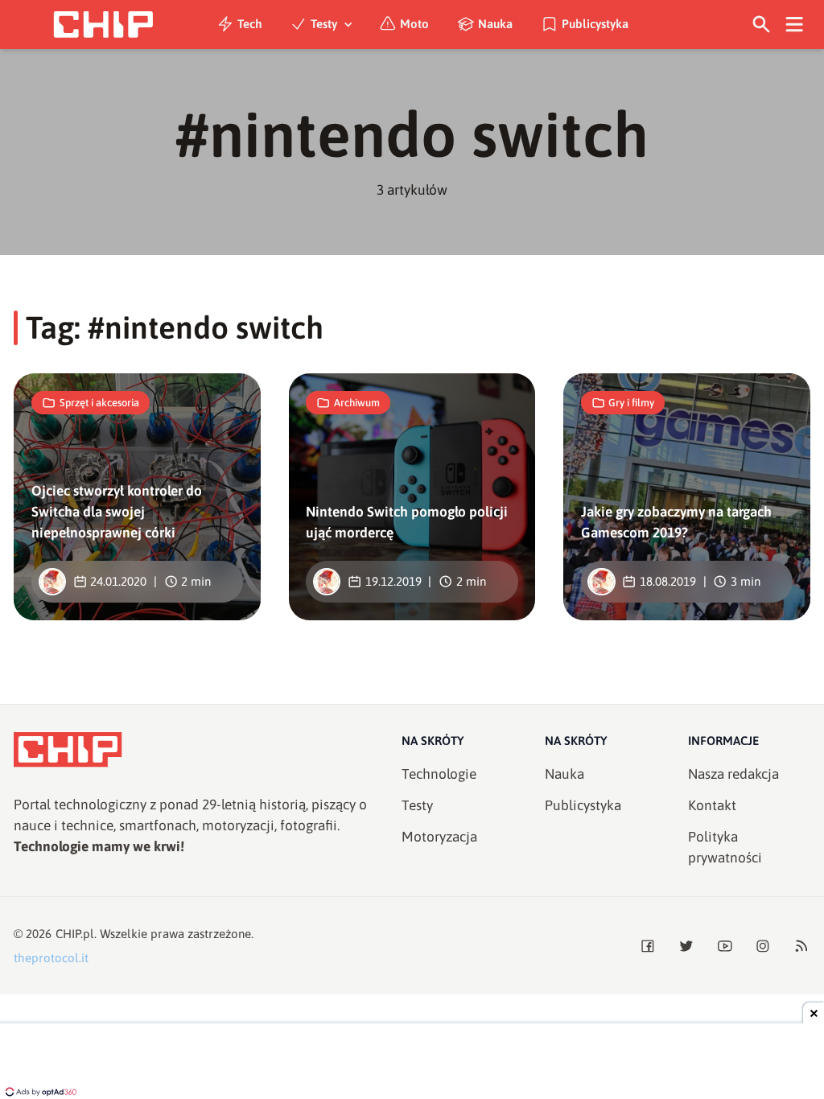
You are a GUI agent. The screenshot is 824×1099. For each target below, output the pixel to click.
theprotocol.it (51, 958)
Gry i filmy (631, 403)
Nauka (495, 24)
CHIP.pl (75, 934)
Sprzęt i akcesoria (99, 403)
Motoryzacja (439, 837)
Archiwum (357, 403)
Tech (249, 24)
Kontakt (712, 805)
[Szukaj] (762, 24)
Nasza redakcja (733, 774)
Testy (324, 24)
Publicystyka (595, 24)
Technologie (439, 774)
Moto (414, 24)
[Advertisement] (412, 1063)
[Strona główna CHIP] (103, 24)
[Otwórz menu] (794, 24)
